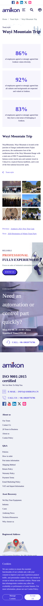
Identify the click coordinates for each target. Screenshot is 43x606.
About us (5, 434)
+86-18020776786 (27, 398)
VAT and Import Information (13, 486)
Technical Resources (10, 517)
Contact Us (6, 425)
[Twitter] (25, 2)
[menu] (23, 10)
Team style (10, 172)
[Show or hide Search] (31, 9)
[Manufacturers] (40, 10)
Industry (5, 504)
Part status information (10, 460)
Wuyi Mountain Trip (29, 19)
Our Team (6, 421)
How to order (7, 456)
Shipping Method (9, 465)
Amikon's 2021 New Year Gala (22, 229)
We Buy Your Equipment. (12, 500)
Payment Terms (8, 478)
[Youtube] (17, 2)
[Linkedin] (21, 2)
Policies (5, 452)
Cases (4, 509)
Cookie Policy (7, 438)
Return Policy (7, 469)
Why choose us (8, 522)
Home (4, 19)
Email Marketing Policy (11, 482)
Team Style (14, 19)
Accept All (32, 597)
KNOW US (9, 272)
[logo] (13, 367)
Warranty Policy (8, 473)
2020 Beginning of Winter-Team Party (22, 234)
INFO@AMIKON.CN (28, 391)
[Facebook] (13, 2)
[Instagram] (29, 2)
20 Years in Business (10, 429)
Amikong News (8, 513)
